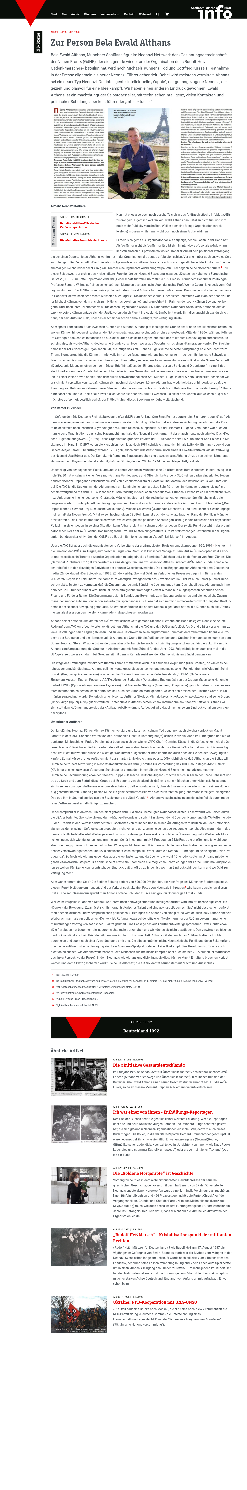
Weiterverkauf (110, 14)
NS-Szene (38, 42)
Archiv (75, 14)
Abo (64, 14)
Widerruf (145, 14)
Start (54, 14)
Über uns (90, 14)
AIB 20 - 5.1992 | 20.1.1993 (65, 32)
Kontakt (129, 14)
